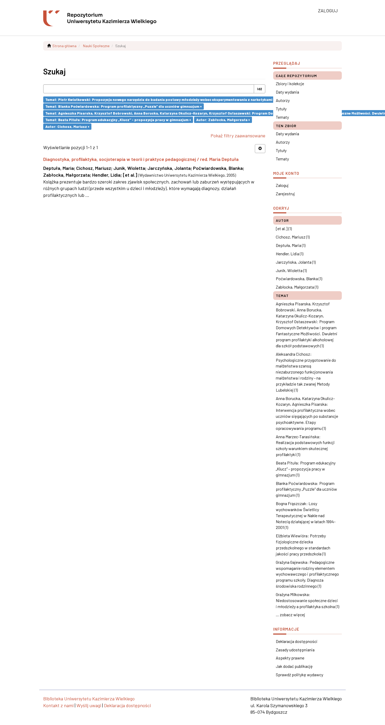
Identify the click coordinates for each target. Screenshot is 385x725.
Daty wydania (287, 91)
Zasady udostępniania (295, 649)
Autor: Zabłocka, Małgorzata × (223, 119)
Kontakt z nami (58, 705)
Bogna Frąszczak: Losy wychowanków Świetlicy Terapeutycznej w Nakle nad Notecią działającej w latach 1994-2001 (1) (306, 515)
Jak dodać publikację (294, 666)
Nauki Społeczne (96, 46)
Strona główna (64, 46)
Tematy (282, 117)
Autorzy (283, 100)
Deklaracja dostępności (296, 641)
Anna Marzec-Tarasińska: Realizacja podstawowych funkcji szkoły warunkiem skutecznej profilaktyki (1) (305, 445)
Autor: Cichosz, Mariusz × (67, 126)
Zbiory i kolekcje (290, 83)
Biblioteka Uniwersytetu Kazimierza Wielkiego (89, 698)
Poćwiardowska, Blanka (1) (299, 278)
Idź (259, 88)
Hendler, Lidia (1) (289, 253)
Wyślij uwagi (88, 705)
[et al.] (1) (284, 228)
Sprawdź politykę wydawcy (299, 674)
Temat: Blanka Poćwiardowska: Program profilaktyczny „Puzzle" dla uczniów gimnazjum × (123, 106)
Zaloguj (282, 185)
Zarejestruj (285, 193)
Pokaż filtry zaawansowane (238, 135)
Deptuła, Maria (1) (290, 245)
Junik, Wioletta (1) (291, 270)
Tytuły (281, 108)
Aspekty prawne (290, 657)
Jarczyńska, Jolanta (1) (296, 261)
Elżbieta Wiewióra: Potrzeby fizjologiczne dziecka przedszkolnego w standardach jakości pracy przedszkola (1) (303, 544)
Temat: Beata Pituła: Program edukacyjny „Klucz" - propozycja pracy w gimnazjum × (118, 119)
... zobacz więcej (290, 614)
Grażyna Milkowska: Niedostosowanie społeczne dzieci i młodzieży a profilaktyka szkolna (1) (307, 600)
